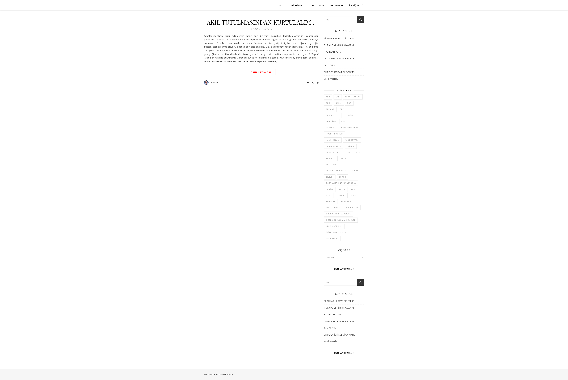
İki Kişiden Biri (334, 226)
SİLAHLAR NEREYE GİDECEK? (339, 38)
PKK (349, 152)
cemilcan (214, 82)
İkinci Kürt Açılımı (336, 232)
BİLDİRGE (296, 5)
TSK (328, 195)
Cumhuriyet (333, 115)
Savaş (342, 158)
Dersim (349, 115)
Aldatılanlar (352, 97)
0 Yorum (268, 29)
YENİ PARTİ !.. (331, 78)
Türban (340, 195)
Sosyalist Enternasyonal (341, 183)
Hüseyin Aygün (334, 134)
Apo (328, 103)
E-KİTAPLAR (337, 5)
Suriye (329, 189)
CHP (342, 109)
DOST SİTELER (316, 5)
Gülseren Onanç (350, 127)
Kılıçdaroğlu (333, 146)
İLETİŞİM (354, 5)
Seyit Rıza (332, 164)
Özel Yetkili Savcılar (338, 214)
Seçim (355, 171)
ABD (328, 97)
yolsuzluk (352, 208)
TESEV (342, 189)
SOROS (342, 177)
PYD (358, 152)
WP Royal (208, 374)
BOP (349, 103)
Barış (339, 103)
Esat (344, 121)
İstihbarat (332, 238)
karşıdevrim (352, 140)
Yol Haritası (333, 208)
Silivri (329, 177)
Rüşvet (330, 158)
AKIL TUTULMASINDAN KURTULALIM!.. (261, 22)
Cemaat (330, 109)
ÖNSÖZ (281, 5)
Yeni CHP (331, 201)
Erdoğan (331, 121)
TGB (353, 189)
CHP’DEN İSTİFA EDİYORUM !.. (339, 71)
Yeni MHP (346, 201)
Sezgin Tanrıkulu (336, 171)
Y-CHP (353, 195)
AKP (338, 97)
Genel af (331, 127)
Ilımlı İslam (332, 140)
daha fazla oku (261, 72)
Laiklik (351, 146)
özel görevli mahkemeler (341, 220)
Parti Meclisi (333, 152)
